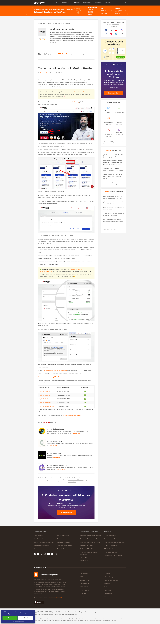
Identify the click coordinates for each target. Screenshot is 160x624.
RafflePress (107, 587)
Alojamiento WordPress (61, 614)
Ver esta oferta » (56, 457)
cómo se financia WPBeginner (75, 480)
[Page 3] (114, 231)
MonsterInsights (84, 584)
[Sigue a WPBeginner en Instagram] (121, 30)
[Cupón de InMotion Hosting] (42, 32)
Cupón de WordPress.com (46, 406)
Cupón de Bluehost (44, 391)
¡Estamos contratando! (55, 598)
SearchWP (107, 584)
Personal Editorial (44, 73)
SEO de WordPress (109, 549)
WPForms (83, 577)
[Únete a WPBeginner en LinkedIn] (116, 33)
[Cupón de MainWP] (42, 455)
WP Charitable (108, 594)
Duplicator (107, 573)
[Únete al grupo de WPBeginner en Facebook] (106, 33)
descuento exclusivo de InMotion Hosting (55, 371)
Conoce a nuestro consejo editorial (44, 542)
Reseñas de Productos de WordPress (114, 542)
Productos (98, 3)
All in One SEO (84, 580)
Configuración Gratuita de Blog (113, 555)
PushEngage (107, 590)
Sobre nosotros (38, 535)
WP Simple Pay (108, 577)
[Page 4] (116, 231)
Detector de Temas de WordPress (89, 539)
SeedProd (83, 594)
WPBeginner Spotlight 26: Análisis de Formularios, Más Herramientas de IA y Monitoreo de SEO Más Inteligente (113, 163)
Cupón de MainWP (54, 453)
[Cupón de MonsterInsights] (42, 467)
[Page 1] (111, 231)
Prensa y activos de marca (41, 545)
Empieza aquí (66, 3)
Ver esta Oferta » (77, 433)
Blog (57, 3)
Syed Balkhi (49, 584)
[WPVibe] (113, 49)
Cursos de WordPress (110, 535)
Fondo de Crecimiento (63, 549)
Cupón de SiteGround (45, 399)
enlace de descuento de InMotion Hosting (66, 102)
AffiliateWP (107, 597)
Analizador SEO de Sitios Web (88, 549)
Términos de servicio (63, 539)
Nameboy (83, 597)
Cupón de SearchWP (55, 441)
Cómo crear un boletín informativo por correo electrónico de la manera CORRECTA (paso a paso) (113, 227)
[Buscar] (126, 2)
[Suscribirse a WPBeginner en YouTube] (116, 30)
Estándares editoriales (40, 539)
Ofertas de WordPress (110, 545)
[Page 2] (113, 231)
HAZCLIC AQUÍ (62, 54)
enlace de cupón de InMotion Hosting (81, 92)
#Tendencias (108, 3)
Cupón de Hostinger (44, 395)
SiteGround (73, 614)
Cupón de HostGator (44, 402)
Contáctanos (37, 549)
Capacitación (87, 3)
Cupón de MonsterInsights (57, 465)
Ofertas (76, 3)
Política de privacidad (63, 535)
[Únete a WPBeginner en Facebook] (106, 30)
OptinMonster (84, 573)
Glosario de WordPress (110, 539)
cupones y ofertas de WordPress (72, 415)
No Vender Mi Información (64, 545)
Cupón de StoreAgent (55, 429)
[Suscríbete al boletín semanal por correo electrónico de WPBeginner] (121, 33)
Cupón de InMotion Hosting (62, 29)
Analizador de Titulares (86, 545)
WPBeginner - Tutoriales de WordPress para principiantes (39, 2)
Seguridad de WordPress (111, 552)
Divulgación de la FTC (63, 542)
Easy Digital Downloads (111, 580)
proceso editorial (72, 482)
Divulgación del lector (66, 73)
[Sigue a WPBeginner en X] (111, 30)
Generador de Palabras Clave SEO (90, 542)
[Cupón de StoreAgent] (42, 431)
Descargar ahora (66, 513)
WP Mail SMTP (84, 587)
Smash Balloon (84, 590)
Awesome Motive (48, 614)
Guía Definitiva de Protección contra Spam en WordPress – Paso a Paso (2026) (112, 176)
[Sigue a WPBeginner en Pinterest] (111, 33)
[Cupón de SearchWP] (42, 443)
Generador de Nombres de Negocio (90, 535)
